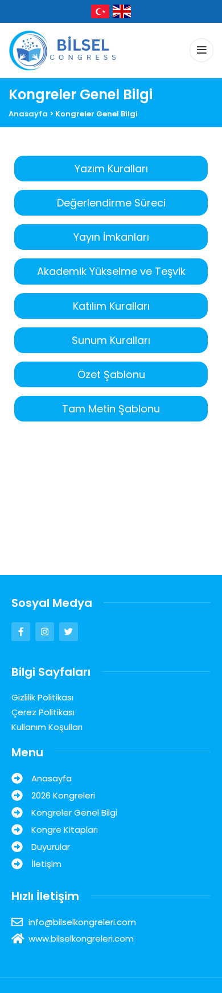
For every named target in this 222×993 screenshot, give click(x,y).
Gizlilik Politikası (42, 697)
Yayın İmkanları (111, 237)
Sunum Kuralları (111, 340)
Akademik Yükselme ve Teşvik (111, 271)
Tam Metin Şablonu (111, 409)
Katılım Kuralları (111, 306)
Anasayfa (28, 113)
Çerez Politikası (43, 712)
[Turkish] (100, 10)
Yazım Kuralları (111, 168)
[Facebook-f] (20, 631)
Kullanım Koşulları (47, 727)
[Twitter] (68, 631)
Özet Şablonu (111, 374)
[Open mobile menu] (201, 50)
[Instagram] (44, 631)
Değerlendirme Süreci (111, 203)
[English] (122, 10)
